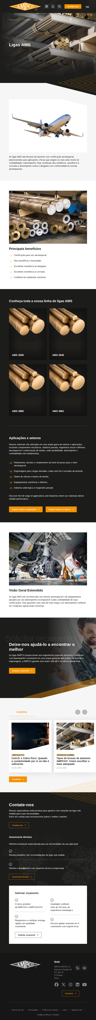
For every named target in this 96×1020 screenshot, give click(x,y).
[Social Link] (56, 985)
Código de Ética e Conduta (48, 1015)
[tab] (21, 712)
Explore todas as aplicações (24, 509)
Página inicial (14, 20)
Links (65, 1010)
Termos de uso (18, 1010)
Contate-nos (73, 6)
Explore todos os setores (60, 509)
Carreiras (69, 993)
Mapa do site (77, 1010)
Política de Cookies (50, 1010)
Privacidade (33, 1010)
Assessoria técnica (20, 877)
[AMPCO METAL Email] (84, 968)
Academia (16, 779)
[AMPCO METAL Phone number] (77, 968)
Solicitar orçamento (20, 671)
